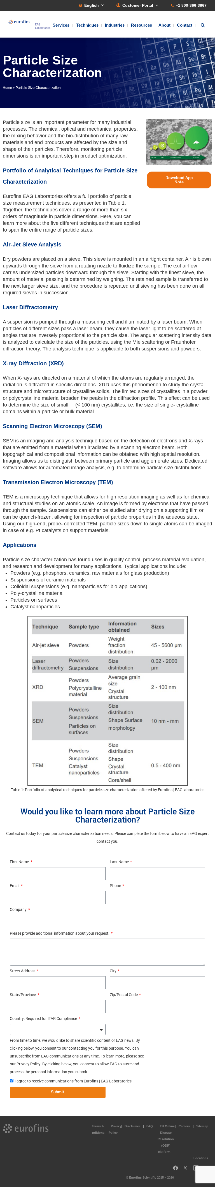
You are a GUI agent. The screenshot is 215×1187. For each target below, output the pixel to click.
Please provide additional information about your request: (60, 933)
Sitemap (202, 1126)
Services (61, 25)
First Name (20, 862)
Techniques (87, 25)
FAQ (149, 1126)
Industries (115, 25)
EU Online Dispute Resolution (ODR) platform (166, 1138)
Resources (141, 25)
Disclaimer (132, 1126)
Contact (184, 25)
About (164, 25)
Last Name (120, 862)
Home (7, 88)
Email (15, 885)
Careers (184, 1126)
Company (18, 909)
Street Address (23, 971)
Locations (200, 1158)
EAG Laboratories (29, 24)
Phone (116, 885)
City (113, 971)
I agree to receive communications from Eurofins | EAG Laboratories (73, 1081)
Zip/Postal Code (124, 994)
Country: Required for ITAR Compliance (44, 1018)
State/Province (23, 994)
